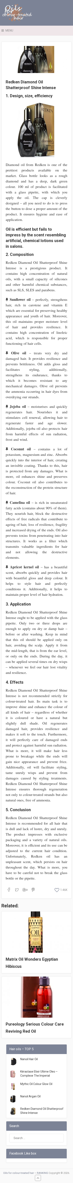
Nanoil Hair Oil (29, 1059)
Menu (9, 30)
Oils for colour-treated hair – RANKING (25, 1172)
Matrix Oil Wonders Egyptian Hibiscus (32, 963)
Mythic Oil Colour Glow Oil (36, 1084)
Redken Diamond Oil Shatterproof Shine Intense (41, 1110)
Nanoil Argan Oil (30, 1096)
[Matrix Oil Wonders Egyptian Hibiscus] (36, 932)
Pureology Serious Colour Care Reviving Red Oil (35, 1028)
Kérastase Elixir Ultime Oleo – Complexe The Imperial (39, 1073)
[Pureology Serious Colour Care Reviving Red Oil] (36, 997)
